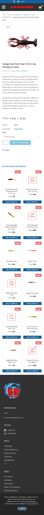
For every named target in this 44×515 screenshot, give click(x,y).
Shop (8, 15)
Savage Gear (18, 129)
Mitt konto (8, 476)
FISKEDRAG (26, 15)
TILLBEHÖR (8, 456)
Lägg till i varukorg (20, 142)
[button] (14, 1)
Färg (4, 132)
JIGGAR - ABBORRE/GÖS (22, 71)
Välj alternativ (11, 202)
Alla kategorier (16, 15)
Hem (4, 15)
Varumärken (9, 460)
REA (5, 463)
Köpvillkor (8, 483)
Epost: (6, 413)
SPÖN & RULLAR (10, 453)
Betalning (8, 480)
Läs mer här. (33, 504)
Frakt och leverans (12, 487)
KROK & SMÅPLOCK (11, 449)
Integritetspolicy (11, 490)
